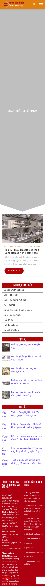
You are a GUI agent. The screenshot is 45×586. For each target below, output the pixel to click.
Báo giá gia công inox (34, 552)
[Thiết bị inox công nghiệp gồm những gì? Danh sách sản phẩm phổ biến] (6, 463)
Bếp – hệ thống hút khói (15, 300)
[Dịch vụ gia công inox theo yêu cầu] (6, 347)
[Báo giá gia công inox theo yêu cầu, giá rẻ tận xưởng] (6, 395)
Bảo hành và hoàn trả (34, 534)
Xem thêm (12, 271)
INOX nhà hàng (11, 325)
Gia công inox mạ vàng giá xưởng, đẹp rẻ (23, 370)
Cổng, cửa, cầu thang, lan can (18, 310)
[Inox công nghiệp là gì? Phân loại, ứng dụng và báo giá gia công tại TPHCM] (6, 451)
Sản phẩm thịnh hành (14, 290)
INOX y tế (8, 320)
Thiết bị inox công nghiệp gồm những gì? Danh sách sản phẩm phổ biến (26, 462)
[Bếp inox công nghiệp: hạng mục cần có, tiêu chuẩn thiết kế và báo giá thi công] (6, 439)
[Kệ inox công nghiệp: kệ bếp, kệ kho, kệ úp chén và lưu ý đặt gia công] (6, 427)
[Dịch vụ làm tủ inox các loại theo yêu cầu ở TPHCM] (6, 383)
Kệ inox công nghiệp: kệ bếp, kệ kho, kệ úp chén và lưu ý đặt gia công (26, 426)
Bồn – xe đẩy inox (12, 315)
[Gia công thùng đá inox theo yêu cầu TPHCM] (6, 359)
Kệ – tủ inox (9, 305)
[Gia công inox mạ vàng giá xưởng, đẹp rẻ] (6, 371)
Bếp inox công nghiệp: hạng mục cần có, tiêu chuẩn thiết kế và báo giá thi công (26, 438)
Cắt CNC (29, 557)
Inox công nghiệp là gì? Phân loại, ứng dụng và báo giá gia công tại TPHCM (27, 450)
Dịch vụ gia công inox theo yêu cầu (25, 346)
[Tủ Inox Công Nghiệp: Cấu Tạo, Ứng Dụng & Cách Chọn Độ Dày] (6, 415)
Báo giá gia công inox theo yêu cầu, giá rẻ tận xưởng (25, 394)
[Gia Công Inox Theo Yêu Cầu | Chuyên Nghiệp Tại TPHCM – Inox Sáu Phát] (13, 4)
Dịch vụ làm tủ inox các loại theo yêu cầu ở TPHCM (26, 382)
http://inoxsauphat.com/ (12, 548)
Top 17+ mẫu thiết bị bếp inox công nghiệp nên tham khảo (21, 251)
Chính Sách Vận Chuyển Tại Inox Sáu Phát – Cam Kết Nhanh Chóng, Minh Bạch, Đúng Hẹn (33, 524)
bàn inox (29, 543)
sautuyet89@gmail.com (11, 543)
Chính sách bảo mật (34, 539)
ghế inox (29, 548)
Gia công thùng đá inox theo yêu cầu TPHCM (26, 358)
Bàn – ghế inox (11, 295)
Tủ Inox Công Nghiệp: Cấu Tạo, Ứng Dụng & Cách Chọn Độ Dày (26, 414)
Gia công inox (8, 553)
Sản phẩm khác (11, 330)
